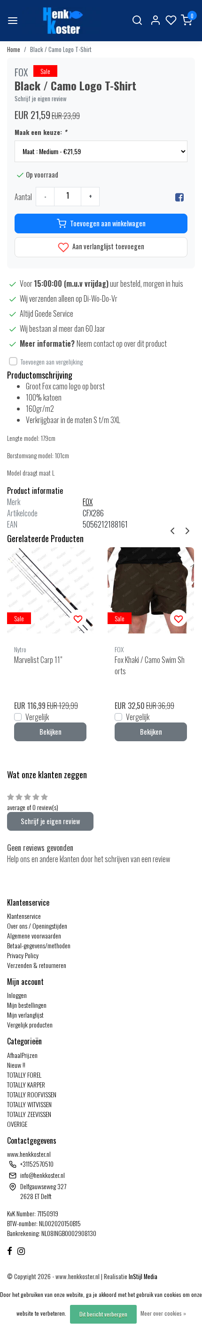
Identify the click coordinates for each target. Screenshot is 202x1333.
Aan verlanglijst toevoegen (107, 246)
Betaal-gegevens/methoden (38, 945)
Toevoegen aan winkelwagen (108, 223)
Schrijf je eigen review (41, 98)
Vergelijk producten (30, 1024)
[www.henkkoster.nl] (61, 20)
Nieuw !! (16, 1065)
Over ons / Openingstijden (37, 926)
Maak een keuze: (41, 132)
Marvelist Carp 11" (38, 659)
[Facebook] (179, 196)
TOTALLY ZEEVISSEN (29, 1114)
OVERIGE (17, 1124)
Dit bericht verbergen (103, 1314)
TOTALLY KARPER (26, 1084)
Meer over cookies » (163, 1313)
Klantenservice (24, 916)
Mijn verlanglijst (25, 1015)
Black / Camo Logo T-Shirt (61, 49)
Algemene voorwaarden (34, 935)
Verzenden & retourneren (36, 965)
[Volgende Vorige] (187, 529)
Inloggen (17, 995)
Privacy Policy (23, 955)
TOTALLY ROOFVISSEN (31, 1094)
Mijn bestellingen (27, 1005)
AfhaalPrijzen (22, 1055)
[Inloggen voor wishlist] (78, 618)
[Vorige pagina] (172, 529)
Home (13, 49)
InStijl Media (142, 1276)
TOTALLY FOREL (24, 1075)
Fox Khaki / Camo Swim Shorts (150, 665)
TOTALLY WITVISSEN (29, 1104)
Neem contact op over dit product (122, 343)
